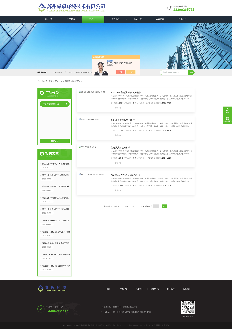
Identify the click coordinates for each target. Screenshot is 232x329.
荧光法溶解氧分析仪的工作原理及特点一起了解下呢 (57, 198)
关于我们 (71, 19)
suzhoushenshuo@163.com (125, 307)
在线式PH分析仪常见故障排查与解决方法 (57, 266)
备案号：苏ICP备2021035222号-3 (119, 325)
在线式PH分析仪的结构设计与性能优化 (57, 232)
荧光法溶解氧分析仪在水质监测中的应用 (57, 209)
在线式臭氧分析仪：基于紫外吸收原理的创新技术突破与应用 (57, 220)
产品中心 (93, 19)
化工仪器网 (156, 325)
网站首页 (48, 19)
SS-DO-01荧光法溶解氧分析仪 (125, 175)
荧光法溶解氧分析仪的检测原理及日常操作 (57, 175)
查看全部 (54, 141)
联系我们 (182, 19)
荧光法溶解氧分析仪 (120, 147)
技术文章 (138, 19)
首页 (50, 81)
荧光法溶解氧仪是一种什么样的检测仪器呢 (57, 164)
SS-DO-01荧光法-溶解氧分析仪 (81, 72)
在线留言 (160, 19)
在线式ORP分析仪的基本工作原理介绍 (57, 255)
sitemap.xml (137, 325)
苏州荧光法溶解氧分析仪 (123, 120)
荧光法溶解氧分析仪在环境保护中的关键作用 (57, 186)
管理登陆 (165, 325)
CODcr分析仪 (57, 72)
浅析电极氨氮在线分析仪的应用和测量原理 (57, 243)
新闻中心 (115, 19)
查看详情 (118, 108)
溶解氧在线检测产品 (72, 81)
